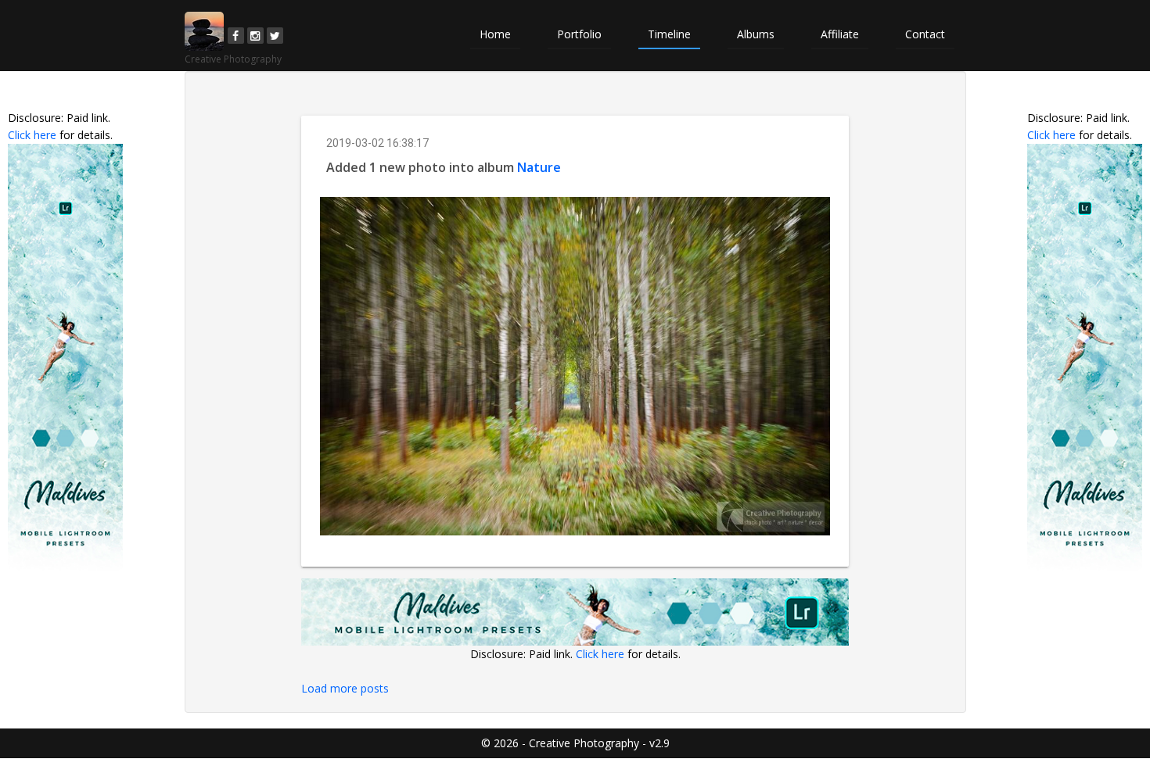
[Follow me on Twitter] (275, 35)
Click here (32, 134)
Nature (539, 167)
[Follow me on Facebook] (236, 35)
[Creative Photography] (204, 31)
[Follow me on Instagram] (255, 35)
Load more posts (345, 688)
